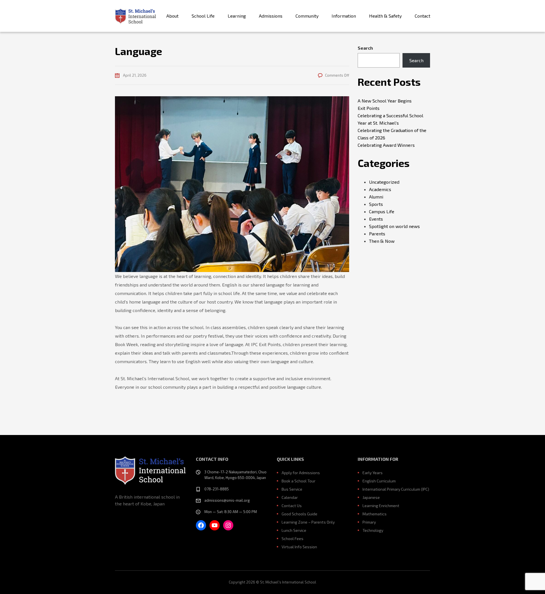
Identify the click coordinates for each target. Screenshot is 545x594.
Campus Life (381, 211)
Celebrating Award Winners (386, 145)
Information (344, 15)
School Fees (292, 538)
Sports (376, 204)
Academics (380, 189)
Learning (237, 15)
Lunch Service (294, 530)
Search (365, 48)
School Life (203, 15)
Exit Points (369, 108)
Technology (372, 530)
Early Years (372, 472)
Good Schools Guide (299, 513)
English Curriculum (379, 480)
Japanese (371, 497)
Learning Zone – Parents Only (308, 522)
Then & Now (382, 241)
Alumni (376, 196)
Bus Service (292, 489)
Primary (369, 522)
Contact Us (292, 505)
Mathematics (374, 513)
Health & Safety (385, 15)
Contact (422, 15)
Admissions (270, 15)
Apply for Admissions (301, 472)
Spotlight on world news (394, 226)
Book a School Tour (298, 480)
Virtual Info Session (299, 546)
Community (306, 15)
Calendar (290, 497)
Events (376, 218)
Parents (377, 233)
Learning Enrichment (380, 505)
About (172, 15)
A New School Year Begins (385, 100)
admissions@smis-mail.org (227, 500)
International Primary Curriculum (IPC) (395, 489)
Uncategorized (384, 182)
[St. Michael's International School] (135, 16)
